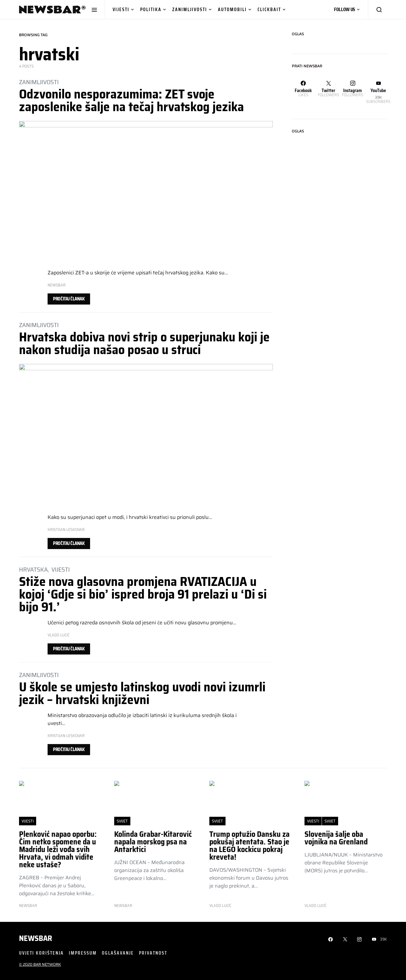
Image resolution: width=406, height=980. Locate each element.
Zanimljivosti (189, 9)
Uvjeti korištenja (41, 953)
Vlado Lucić (58, 635)
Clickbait (269, 9)
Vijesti (121, 9)
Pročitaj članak (69, 298)
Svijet (122, 821)
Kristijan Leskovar (66, 529)
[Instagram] (359, 939)
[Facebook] (330, 939)
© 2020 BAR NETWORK (40, 964)
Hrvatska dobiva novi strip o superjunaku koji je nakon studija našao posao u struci (144, 343)
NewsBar (57, 285)
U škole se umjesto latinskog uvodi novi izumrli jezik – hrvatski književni (142, 693)
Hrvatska (33, 569)
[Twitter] (345, 939)
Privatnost (153, 953)
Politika (150, 9)
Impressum (83, 953)
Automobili (232, 9)
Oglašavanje (118, 953)
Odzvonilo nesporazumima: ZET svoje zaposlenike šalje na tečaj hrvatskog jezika (131, 100)
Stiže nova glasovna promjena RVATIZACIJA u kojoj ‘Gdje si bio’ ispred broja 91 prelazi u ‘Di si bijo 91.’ (143, 594)
